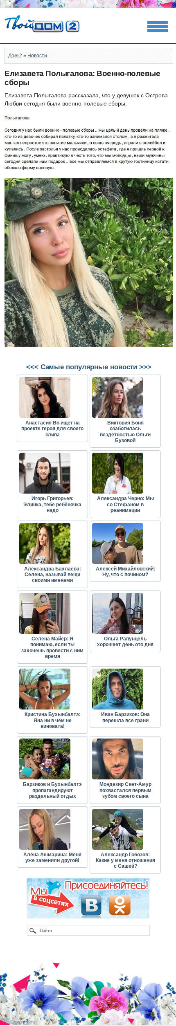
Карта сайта (22, 1021)
